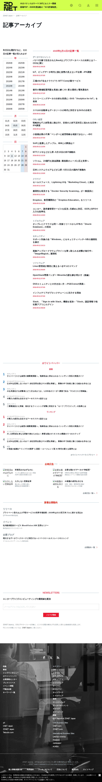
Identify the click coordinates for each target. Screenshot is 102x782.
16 (5, 160)
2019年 (21, 77)
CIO (54, 670)
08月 (15, 130)
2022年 (9, 72)
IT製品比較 (7, 689)
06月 (23, 126)
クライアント (58, 676)
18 (12, 160)
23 (5, 165)
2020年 (9, 77)
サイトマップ (88, 769)
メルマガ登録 (51, 615)
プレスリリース (9, 683)
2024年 (9, 68)
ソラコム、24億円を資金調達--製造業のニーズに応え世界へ (61, 161)
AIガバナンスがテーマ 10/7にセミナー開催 (38, 3)
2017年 (21, 81)
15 (26, 156)
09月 (23, 130)
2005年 (21, 109)
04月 (7, 126)
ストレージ (57, 689)
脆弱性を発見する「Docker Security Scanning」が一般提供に (63, 191)
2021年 (21, 72)
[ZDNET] (10, 5)
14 (22, 156)
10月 (7, 135)
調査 (54, 715)
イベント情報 (8, 686)
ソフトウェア (58, 683)
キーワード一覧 (9, 692)
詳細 (41, 780)
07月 (7, 130)
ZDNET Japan (8, 16)
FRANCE (56, 740)
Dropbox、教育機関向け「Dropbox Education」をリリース (62, 200)
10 (8, 156)
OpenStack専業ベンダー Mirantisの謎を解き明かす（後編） (62, 275)
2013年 (21, 91)
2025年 (21, 63)
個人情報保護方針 (15, 769)
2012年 (9, 95)
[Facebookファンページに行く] (44, 657)
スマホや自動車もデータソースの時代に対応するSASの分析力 (62, 110)
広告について (62, 769)
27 (19, 165)
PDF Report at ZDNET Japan (64, 718)
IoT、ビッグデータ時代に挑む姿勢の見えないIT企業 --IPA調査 (62, 72)
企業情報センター (10, 679)
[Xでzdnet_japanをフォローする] (51, 657)
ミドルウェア (58, 696)
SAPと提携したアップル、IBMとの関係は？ (54, 143)
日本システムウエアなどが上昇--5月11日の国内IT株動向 (59, 170)
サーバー (56, 686)
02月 (15, 121)
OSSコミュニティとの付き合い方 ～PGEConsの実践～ (59, 284)
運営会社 (75, 769)
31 (8, 170)
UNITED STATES (59, 737)
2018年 (9, 81)
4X (4, 723)
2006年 (9, 109)
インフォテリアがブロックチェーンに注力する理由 (57, 293)
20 (19, 160)
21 (22, 160)
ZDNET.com (58, 729)
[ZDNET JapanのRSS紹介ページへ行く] (57, 657)
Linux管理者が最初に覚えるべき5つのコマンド (55, 266)
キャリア (56, 709)
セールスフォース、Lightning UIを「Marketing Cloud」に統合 (63, 182)
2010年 (9, 100)
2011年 (21, 95)
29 (26, 165)
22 (26, 160)
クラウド (56, 673)
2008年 (9, 104)
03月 (23, 121)
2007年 (21, 104)
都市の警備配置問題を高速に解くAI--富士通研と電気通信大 (61, 90)
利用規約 (30, 769)
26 (15, 165)
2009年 (21, 100)
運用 (54, 699)
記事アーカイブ (21, 16)
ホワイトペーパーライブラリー (83, 455)
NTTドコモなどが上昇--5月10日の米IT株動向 (54, 152)
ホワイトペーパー (10, 676)
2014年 (9, 91)
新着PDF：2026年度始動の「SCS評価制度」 (39, 7)
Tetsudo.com (8, 732)
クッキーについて (45, 769)
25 (12, 165)
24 (8, 165)
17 (8, 160)
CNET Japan (26, 627)
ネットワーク (58, 692)
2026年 (9, 63)
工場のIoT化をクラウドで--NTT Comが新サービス (57, 81)
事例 (4, 670)
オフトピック (58, 712)
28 (22, 165)
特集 (4, 666)
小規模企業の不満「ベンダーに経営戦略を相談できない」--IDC (62, 134)
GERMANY (57, 743)
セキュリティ (58, 679)
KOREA (55, 747)
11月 (15, 135)
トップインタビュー (11, 673)
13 (19, 156)
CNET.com (57, 726)
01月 (7, 121)
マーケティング (59, 702)
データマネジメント (61, 705)
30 (5, 170)
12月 (23, 135)
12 (15, 156)
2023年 (21, 68)
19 (15, 160)
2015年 (21, 86)
